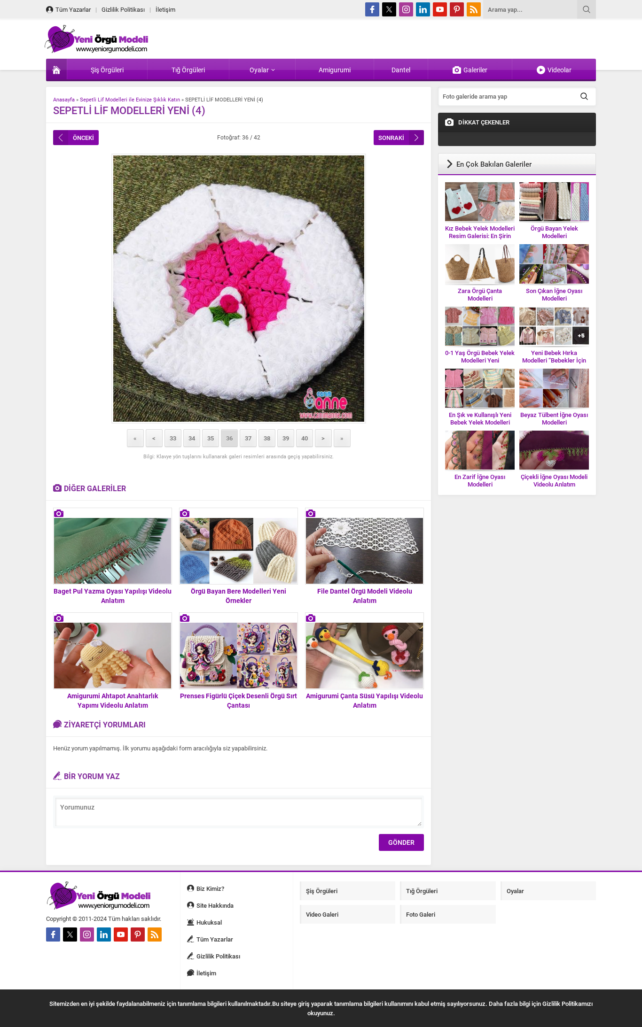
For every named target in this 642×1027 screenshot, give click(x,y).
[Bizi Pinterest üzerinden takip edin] (457, 9)
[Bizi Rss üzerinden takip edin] (474, 9)
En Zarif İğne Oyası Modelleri (479, 480)
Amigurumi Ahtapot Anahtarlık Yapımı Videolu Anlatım (112, 700)
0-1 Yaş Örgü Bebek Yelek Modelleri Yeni (480, 356)
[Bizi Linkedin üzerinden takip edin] (423, 9)
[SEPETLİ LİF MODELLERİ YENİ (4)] (238, 289)
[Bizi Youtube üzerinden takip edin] (440, 9)
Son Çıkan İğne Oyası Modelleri (554, 294)
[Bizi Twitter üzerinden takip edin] (389, 9)
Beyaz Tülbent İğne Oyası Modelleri (554, 418)
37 (248, 438)
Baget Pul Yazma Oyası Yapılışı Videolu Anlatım (113, 596)
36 (229, 438)
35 (210, 438)
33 (173, 438)
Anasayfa (64, 99)
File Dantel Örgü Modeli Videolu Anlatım (364, 596)
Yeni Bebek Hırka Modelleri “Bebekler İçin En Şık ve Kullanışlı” (554, 360)
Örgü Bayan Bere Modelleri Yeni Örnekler (238, 596)
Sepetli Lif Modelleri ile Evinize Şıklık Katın (130, 99)
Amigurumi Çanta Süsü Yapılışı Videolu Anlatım (364, 700)
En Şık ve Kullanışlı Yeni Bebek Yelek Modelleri (480, 418)
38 (267, 438)
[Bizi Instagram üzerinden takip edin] (406, 9)
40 (304, 438)
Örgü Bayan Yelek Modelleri (554, 231)
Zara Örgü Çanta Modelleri (480, 294)
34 (191, 438)
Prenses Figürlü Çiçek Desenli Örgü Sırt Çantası (238, 700)
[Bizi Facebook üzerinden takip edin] (372, 9)
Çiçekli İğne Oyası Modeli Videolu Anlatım (554, 480)
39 (285, 438)
